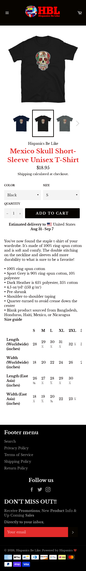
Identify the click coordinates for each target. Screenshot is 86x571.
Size (46, 185)
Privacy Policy (16, 448)
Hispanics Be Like (28, 550)
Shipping (25, 174)
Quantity (12, 203)
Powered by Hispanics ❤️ (59, 550)
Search (10, 441)
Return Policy (16, 468)
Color (9, 185)
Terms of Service (18, 455)
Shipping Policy (17, 461)
